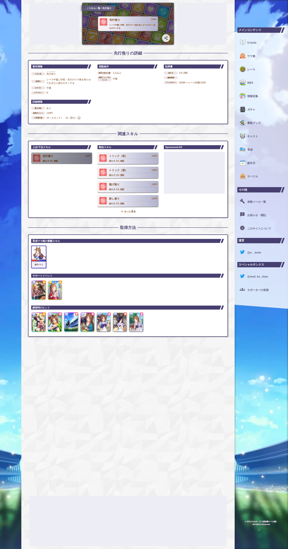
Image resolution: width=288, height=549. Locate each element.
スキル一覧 (94, 8)
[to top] (225, 541)
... (86, 8)
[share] (166, 38)
